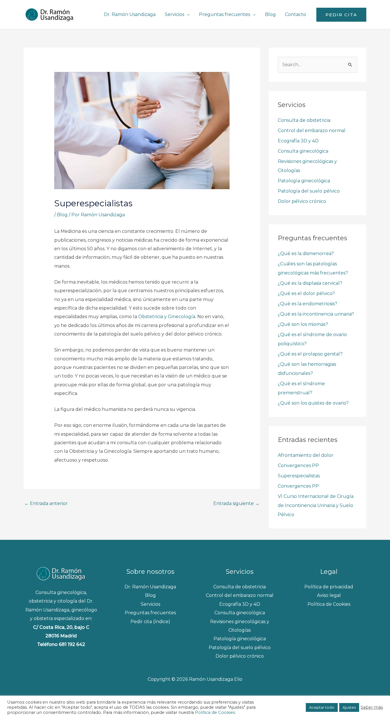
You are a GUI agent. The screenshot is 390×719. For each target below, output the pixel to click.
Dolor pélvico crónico (302, 201)
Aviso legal (329, 595)
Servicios (174, 14)
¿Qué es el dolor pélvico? (306, 293)
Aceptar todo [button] (321, 707)
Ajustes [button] (349, 707)
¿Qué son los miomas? (303, 324)
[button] (341, 15)
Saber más (372, 707)
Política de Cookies (328, 604)
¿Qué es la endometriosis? (307, 303)
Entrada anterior (46, 503)
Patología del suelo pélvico (309, 191)
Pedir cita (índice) (150, 621)
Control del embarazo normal (311, 130)
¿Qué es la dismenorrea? (306, 253)
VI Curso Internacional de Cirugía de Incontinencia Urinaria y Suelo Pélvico (315, 505)
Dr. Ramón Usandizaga (130, 14)
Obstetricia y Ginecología (166, 316)
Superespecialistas (299, 475)
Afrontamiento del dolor (305, 455)
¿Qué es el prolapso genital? (310, 354)
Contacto (295, 14)
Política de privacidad (328, 586)
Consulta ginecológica (303, 151)
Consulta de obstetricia (304, 120)
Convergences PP (298, 465)
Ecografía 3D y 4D (298, 141)
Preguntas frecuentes (224, 14)
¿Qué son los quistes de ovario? (313, 403)
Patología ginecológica (304, 180)
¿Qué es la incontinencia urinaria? (316, 314)
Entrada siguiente (236, 503)
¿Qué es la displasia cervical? (310, 283)
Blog (270, 14)
